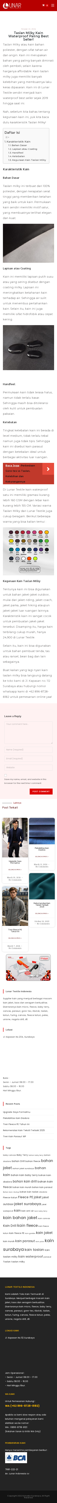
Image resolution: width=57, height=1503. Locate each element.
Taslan (7, 1261)
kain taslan (34, 1249)
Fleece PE (25, 1197)
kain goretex (30, 1233)
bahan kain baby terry (24, 1175)
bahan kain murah (22, 1187)
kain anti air (27, 1211)
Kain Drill (10, 1225)
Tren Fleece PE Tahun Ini (15, 931)
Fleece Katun (10, 1197)
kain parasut (25, 1241)
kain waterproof (30, 1256)
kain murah (9, 1241)
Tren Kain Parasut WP (14, 1136)
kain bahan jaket (20, 1218)
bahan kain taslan (29, 1192)
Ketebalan (18, 156)
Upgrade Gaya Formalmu (15, 862)
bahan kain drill (25, 1181)
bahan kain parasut (42, 1187)
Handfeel (18, 152)
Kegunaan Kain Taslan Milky (29, 160)
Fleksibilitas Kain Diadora (42, 849)
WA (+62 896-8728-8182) (22, 1406)
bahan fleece (32, 1161)
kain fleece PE (16, 1233)
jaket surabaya (27, 1203)
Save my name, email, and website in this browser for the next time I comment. (25, 781)
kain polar (40, 1241)
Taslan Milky (11, 44)
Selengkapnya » (15, 869)
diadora (43, 1192)
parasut (47, 1257)
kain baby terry (40, 1211)
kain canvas (44, 1218)
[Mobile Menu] (51, 5)
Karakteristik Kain (18, 141)
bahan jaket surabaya (23, 1168)
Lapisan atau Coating (24, 149)
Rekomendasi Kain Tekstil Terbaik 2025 (42, 905)
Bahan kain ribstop (11, 1192)
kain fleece (27, 1225)
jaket (38, 1197)
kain (17, 1210)
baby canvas (9, 1155)
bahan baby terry (36, 1155)
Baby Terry (22, 1155)
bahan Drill (18, 1161)
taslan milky (18, 1261)
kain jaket (44, 1232)
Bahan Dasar (19, 145)
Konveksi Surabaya (32, 1496)
